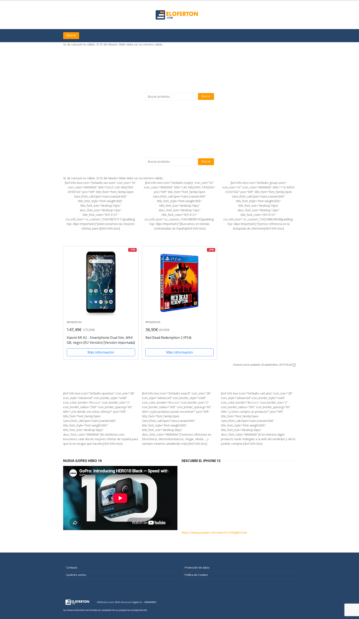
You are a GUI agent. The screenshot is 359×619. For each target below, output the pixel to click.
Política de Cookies (196, 575)
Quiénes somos (76, 575)
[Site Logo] (177, 15)
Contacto (71, 567)
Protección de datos (197, 567)
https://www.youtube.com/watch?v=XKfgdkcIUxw (214, 532)
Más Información (100, 352)
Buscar (71, 35)
